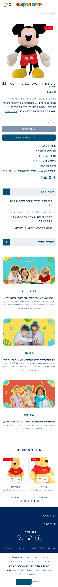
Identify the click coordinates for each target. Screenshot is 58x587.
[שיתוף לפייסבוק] (54, 177)
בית (54, 13)
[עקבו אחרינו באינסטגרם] (29, 538)
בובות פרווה (41, 151)
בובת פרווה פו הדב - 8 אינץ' (43, 490)
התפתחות (29, 290)
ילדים (33, 171)
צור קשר (51, 548)
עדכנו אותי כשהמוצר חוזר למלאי (29, 137)
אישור (24, 582)
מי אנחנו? (10, 548)
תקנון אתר (23, 548)
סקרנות (29, 352)
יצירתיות (29, 414)
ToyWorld (45, 146)
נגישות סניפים (37, 548)
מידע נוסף (35, 581)
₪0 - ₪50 (7, 171)
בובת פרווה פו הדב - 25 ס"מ (15, 490)
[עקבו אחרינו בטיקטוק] (20, 538)
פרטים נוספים (11, 111)
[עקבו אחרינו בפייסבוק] (38, 538)
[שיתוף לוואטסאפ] (41, 177)
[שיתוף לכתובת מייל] (45, 177)
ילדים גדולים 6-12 (21, 171)
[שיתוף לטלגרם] (50, 177)
